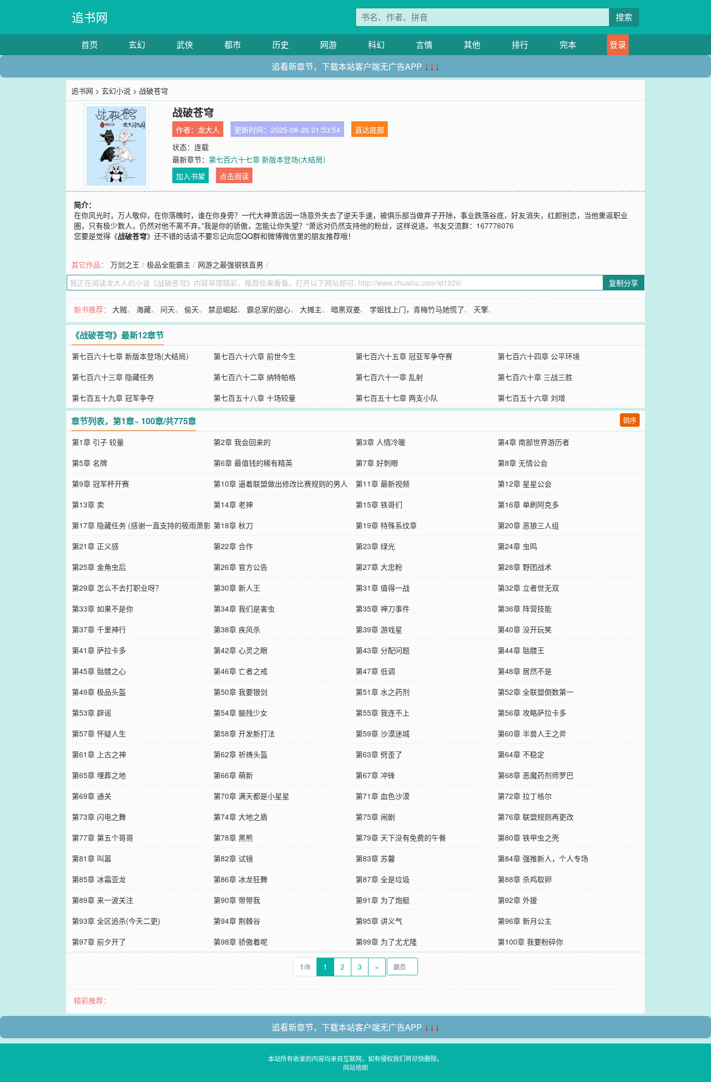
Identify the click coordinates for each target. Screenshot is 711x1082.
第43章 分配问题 (382, 650)
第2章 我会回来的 (242, 442)
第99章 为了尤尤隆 (386, 941)
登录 (618, 44)
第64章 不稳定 (521, 754)
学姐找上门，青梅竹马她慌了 (417, 309)
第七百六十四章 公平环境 (539, 356)
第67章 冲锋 (375, 775)
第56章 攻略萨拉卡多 (532, 712)
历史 (280, 44)
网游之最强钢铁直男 (230, 264)
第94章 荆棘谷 (236, 920)
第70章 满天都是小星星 (251, 796)
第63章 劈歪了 (378, 754)
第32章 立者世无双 (528, 587)
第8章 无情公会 (523, 462)
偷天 (191, 309)
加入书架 (190, 176)
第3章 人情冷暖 (380, 442)
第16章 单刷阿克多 (528, 504)
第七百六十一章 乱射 (389, 377)
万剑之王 (124, 264)
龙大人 (209, 129)
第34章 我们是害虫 (244, 608)
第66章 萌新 (233, 775)
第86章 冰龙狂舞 (240, 879)
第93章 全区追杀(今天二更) (116, 920)
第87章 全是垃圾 (382, 879)
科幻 (376, 44)
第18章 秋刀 (233, 525)
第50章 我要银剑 (240, 691)
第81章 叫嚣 (91, 858)
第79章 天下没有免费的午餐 (400, 837)
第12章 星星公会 (525, 483)
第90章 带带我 (236, 900)
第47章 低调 (375, 671)
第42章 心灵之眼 (240, 650)
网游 (328, 44)
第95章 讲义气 (378, 920)
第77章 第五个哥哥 (102, 837)
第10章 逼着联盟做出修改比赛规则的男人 (280, 483)
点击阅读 (234, 176)
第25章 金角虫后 (99, 567)
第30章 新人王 (236, 587)
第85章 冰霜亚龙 (99, 879)
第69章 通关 (91, 796)
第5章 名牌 (89, 462)
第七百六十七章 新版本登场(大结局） (269, 159)
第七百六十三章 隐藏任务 (113, 377)
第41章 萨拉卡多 (99, 650)
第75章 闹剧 (375, 816)
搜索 (624, 17)
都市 (232, 44)
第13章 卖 (88, 504)
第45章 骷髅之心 (99, 671)
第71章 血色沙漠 (382, 796)
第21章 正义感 (95, 546)
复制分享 (623, 282)
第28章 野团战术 (525, 567)
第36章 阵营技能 (525, 608)
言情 (424, 44)
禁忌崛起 (222, 309)
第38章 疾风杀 (236, 629)
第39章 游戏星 (378, 629)
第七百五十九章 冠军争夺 (113, 397)
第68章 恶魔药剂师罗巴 (536, 775)
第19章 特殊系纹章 (386, 525)
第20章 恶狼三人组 (528, 525)
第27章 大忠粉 (378, 567)
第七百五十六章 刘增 (531, 397)
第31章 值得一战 (382, 587)
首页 (89, 44)
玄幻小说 (116, 90)
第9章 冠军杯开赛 (100, 483)
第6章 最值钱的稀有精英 (253, 462)
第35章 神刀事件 (382, 608)
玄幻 (137, 44)
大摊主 (311, 309)
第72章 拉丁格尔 (525, 796)
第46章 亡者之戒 (240, 671)
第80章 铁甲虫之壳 (528, 837)
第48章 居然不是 (525, 671)
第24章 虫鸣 (517, 546)
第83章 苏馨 (375, 858)
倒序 (630, 420)
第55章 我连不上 (382, 712)
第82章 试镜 (233, 858)
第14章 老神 (233, 504)
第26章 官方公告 (240, 567)
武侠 (184, 44)
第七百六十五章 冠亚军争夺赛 (403, 356)
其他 (472, 44)
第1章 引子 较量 (98, 442)
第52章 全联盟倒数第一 (536, 691)
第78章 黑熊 (233, 837)
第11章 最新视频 (382, 483)
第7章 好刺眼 (376, 462)
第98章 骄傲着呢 (240, 941)
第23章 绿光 (375, 546)
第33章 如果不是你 (102, 608)
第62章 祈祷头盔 (240, 754)
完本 (568, 44)
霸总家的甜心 (268, 309)
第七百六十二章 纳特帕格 (254, 377)
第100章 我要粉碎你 (530, 941)
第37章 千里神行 (99, 629)
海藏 (143, 309)
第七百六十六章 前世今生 (254, 356)
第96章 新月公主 (525, 920)
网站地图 (355, 1067)
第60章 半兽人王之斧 (532, 733)
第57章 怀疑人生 (99, 733)
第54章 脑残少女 (240, 712)
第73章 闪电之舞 (99, 816)
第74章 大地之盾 (240, 816)
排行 (520, 44)
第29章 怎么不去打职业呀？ (117, 587)
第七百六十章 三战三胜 (535, 377)
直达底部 (369, 129)
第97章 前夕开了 (99, 941)
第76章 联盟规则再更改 (536, 816)
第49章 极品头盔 (99, 691)
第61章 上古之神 (99, 754)
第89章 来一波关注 (102, 900)
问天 (167, 309)
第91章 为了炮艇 (382, 900)
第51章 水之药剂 (382, 691)
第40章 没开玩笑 (525, 629)
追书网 (90, 17)
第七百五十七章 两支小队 (396, 397)
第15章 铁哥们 (378, 504)
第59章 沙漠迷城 (382, 733)
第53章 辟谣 (91, 712)
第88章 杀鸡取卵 (525, 879)
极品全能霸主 (169, 264)
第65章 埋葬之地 (99, 775)
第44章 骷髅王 (521, 650)
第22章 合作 (233, 546)
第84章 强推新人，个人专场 (543, 858)
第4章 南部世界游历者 (533, 442)
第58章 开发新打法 (244, 733)
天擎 (481, 309)
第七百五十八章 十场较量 (254, 397)
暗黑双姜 (345, 309)
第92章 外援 (517, 900)
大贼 (119, 309)
